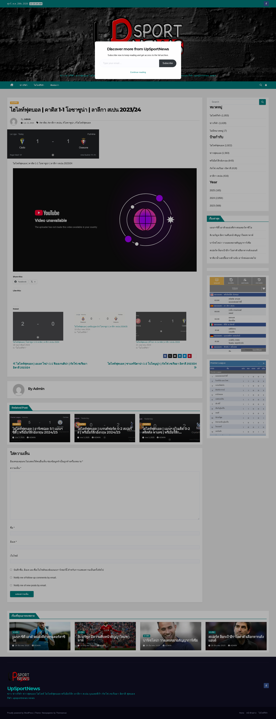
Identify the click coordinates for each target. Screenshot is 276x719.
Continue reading (138, 72)
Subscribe (168, 63)
